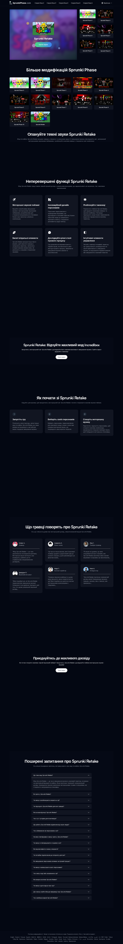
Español (28, 937)
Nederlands (29, 939)
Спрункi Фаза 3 (51, 3)
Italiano (60, 937)
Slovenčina (90, 939)
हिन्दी (102, 937)
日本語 (44, 937)
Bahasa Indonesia (73, 937)
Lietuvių (66, 941)
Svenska (51, 939)
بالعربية (96, 937)
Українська (22, 939)
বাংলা (100, 937)
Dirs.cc (81, 934)
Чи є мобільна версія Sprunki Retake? (45, 898)
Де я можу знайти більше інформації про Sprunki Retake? (52, 892)
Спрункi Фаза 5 (75, 3)
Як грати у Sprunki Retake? (42, 794)
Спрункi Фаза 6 (87, 3)
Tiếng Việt (15, 939)
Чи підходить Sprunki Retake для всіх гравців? (48, 806)
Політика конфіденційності (35, 934)
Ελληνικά (75, 939)
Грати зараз (43, 44)
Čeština (69, 939)
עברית (80, 939)
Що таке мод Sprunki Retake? (43, 775)
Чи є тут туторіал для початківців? (44, 818)
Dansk (60, 939)
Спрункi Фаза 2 (39, 3)
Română (40, 939)
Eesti (56, 941)
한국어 (49, 937)
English (12, 937)
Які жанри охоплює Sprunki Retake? (45, 879)
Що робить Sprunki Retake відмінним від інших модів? (51, 824)
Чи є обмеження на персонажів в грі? (45, 831)
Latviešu (60, 941)
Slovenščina (50, 941)
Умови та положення (50, 934)
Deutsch (17, 937)
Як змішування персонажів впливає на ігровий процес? (51, 861)
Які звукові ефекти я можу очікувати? (45, 849)
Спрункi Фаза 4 (63, 3)
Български (102, 939)
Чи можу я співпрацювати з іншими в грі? (47, 843)
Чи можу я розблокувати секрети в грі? (46, 800)
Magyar (46, 939)
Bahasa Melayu (83, 937)
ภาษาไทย (90, 937)
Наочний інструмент (89, 934)
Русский (65, 937)
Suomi (64, 939)
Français (23, 937)
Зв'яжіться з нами (61, 934)
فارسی (84, 939)
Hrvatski (108, 939)
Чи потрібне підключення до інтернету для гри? (49, 855)
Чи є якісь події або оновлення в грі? (45, 873)
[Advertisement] (61, 159)
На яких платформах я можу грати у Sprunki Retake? (50, 837)
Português (54, 937)
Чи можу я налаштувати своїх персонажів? (47, 867)
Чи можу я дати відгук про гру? (43, 886)
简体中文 (33, 937)
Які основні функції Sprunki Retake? (45, 812)
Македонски (72, 941)
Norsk (56, 939)
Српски (96, 939)
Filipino (35, 939)
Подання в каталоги (72, 934)
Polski (106, 937)
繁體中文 (39, 937)
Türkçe (111, 937)
